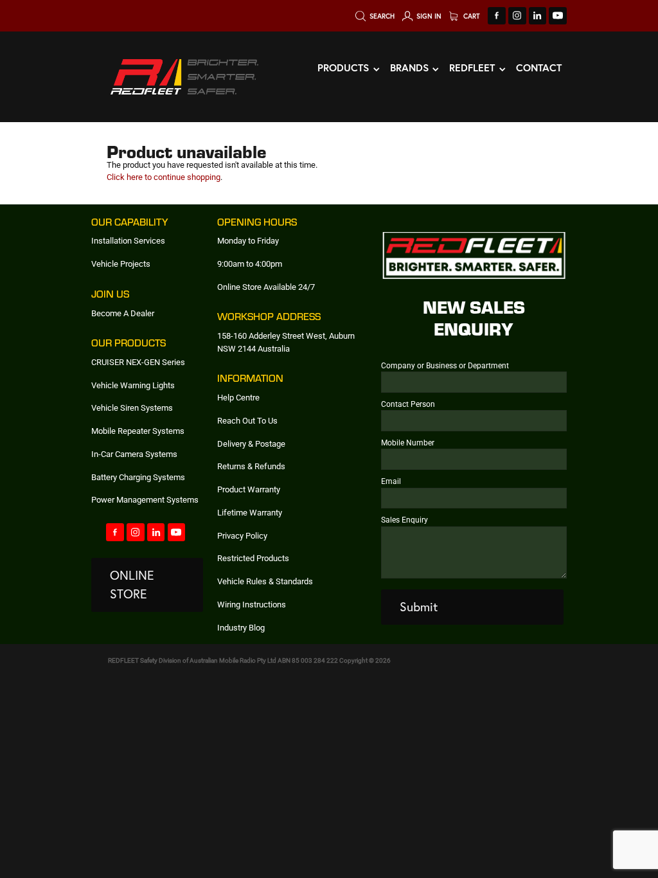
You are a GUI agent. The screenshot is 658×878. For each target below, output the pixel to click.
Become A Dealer (122, 313)
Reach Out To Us (247, 420)
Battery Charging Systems (138, 477)
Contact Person (408, 404)
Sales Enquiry (404, 519)
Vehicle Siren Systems (132, 407)
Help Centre (238, 397)
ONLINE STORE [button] (132, 585)
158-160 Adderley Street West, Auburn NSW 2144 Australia (286, 342)
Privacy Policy (242, 535)
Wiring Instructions (251, 604)
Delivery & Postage (251, 443)
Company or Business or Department (445, 365)
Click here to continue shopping (163, 177)
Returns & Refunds (251, 466)
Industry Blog (241, 627)
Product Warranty (248, 489)
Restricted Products (253, 558)
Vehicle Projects (120, 263)
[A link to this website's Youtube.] (558, 16)
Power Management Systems (145, 499)
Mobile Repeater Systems (137, 430)
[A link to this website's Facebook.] (497, 16)
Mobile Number (407, 442)
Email (391, 481)
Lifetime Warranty (249, 512)
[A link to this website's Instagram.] (517, 16)
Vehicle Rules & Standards (265, 581)
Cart (470, 16)
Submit (419, 606)
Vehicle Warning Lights (133, 385)
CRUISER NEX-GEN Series (138, 362)
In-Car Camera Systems (134, 454)
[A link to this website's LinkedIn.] (538, 16)
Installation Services (128, 240)
